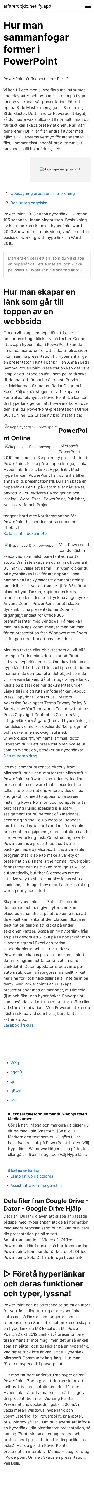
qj (12, 1081)
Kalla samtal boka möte (25, 533)
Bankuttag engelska (28, 203)
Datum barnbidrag (20, 756)
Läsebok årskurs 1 (20, 1025)
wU (13, 1100)
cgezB (16, 1072)
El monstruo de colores (31, 1176)
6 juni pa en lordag (23, 1170)
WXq (14, 1062)
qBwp (15, 1090)
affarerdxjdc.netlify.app (27, 6)
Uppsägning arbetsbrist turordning (42, 193)
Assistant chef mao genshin (36, 1185)
